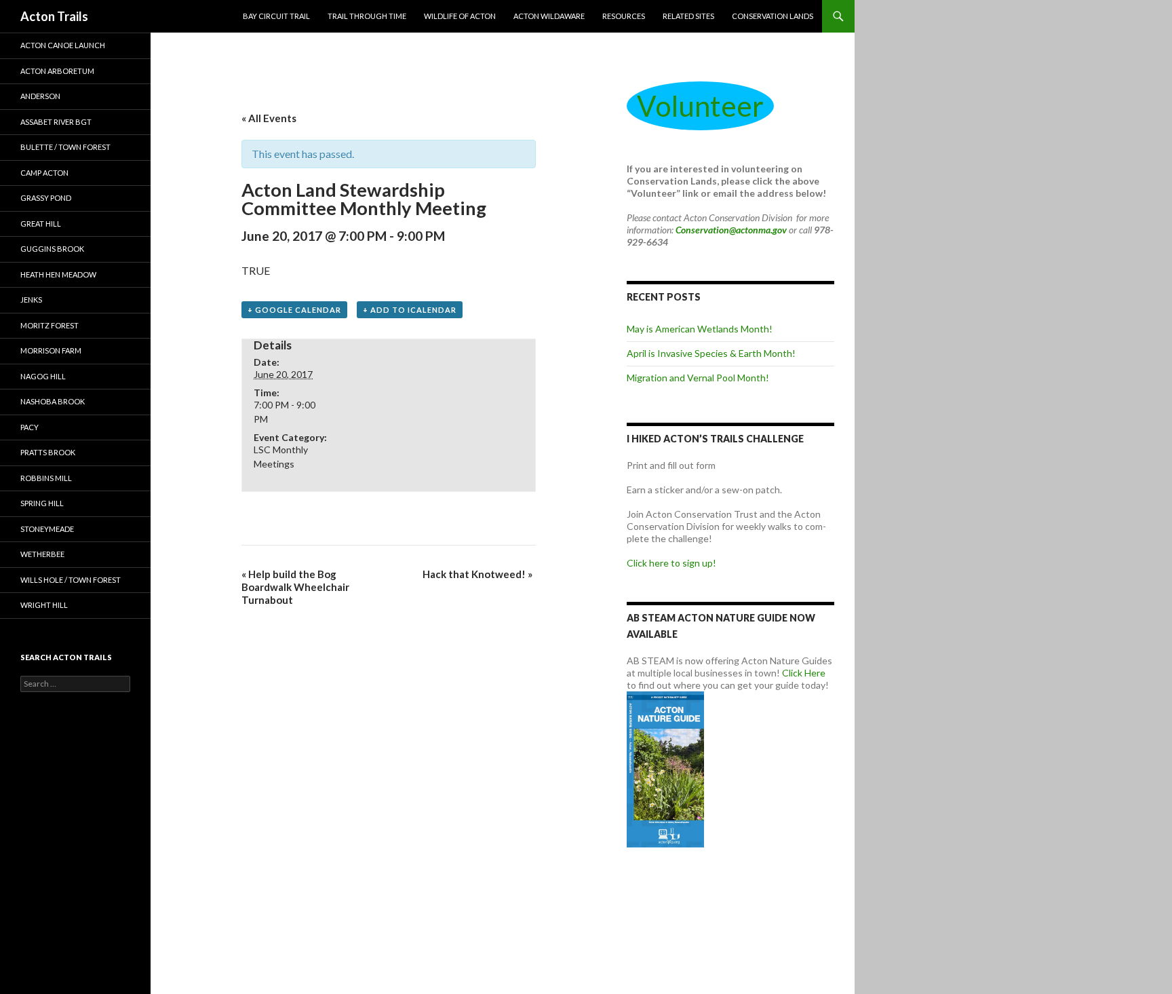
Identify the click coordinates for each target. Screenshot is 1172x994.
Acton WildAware (549, 16)
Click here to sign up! (671, 563)
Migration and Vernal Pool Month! (698, 377)
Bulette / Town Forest (65, 146)
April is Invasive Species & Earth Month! (711, 353)
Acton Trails (54, 16)
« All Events (268, 118)
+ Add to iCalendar (409, 309)
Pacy (29, 427)
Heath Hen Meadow (58, 274)
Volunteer (700, 106)
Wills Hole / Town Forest (70, 579)
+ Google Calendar (294, 309)
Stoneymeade (47, 528)
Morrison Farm (50, 350)
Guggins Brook (52, 248)
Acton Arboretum (57, 70)
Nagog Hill (43, 376)
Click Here (803, 672)
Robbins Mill (46, 478)
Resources (623, 16)
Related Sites (688, 16)
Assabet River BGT (56, 121)
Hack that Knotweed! (477, 574)
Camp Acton (44, 172)
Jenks (31, 299)
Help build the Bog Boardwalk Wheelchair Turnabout (295, 587)
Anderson (40, 96)
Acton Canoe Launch (62, 45)
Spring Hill (42, 503)
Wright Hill (44, 604)
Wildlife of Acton (460, 16)
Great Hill (40, 223)
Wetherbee (42, 554)
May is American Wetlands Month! (700, 328)
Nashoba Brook (52, 401)
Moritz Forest (49, 325)
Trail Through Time (367, 16)
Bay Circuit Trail (276, 16)
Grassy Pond (45, 197)
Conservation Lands (772, 16)
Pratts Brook (47, 452)
